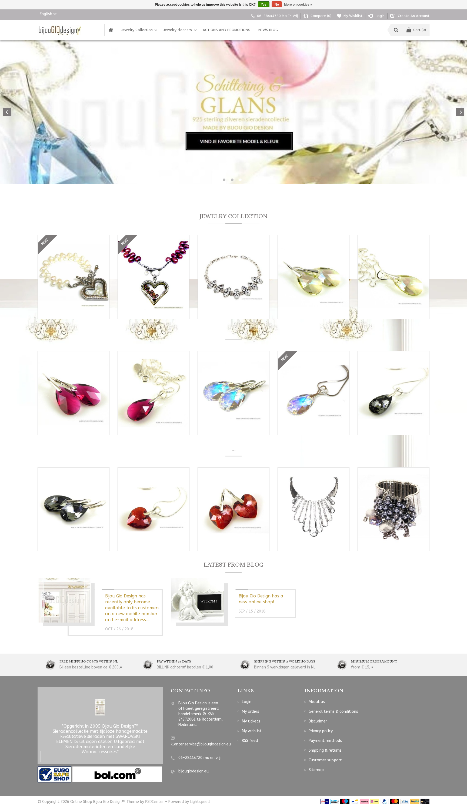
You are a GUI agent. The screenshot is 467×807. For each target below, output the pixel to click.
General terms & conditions (333, 711)
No (277, 4)
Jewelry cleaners (178, 30)
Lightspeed (200, 801)
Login (246, 702)
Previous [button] (7, 112)
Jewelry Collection (137, 30)
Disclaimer (318, 721)
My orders (250, 711)
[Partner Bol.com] (117, 774)
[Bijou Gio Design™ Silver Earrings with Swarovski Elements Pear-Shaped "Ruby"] (73, 393)
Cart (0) (419, 30)
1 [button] (224, 180)
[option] (233, 112)
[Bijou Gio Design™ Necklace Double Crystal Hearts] (233, 277)
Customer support (325, 760)
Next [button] (460, 112)
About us (317, 702)
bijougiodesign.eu (193, 771)
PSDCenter (154, 801)
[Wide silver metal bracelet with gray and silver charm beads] (393, 509)
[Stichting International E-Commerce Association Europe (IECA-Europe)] (55, 774)
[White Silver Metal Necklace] (313, 509)
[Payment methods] (324, 801)
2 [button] (232, 180)
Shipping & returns (325, 750)
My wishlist (252, 731)
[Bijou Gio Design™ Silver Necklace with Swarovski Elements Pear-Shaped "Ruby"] (153, 393)
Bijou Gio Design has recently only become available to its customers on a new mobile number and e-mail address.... (132, 607)
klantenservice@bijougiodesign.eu (201, 744)
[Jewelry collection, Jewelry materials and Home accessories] (59, 30)
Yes (263, 4)
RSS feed (250, 740)
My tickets (251, 721)
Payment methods (325, 740)
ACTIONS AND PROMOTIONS (226, 30)
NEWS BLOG (268, 30)
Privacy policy (321, 731)
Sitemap (316, 770)
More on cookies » (298, 4)
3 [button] (240, 180)
